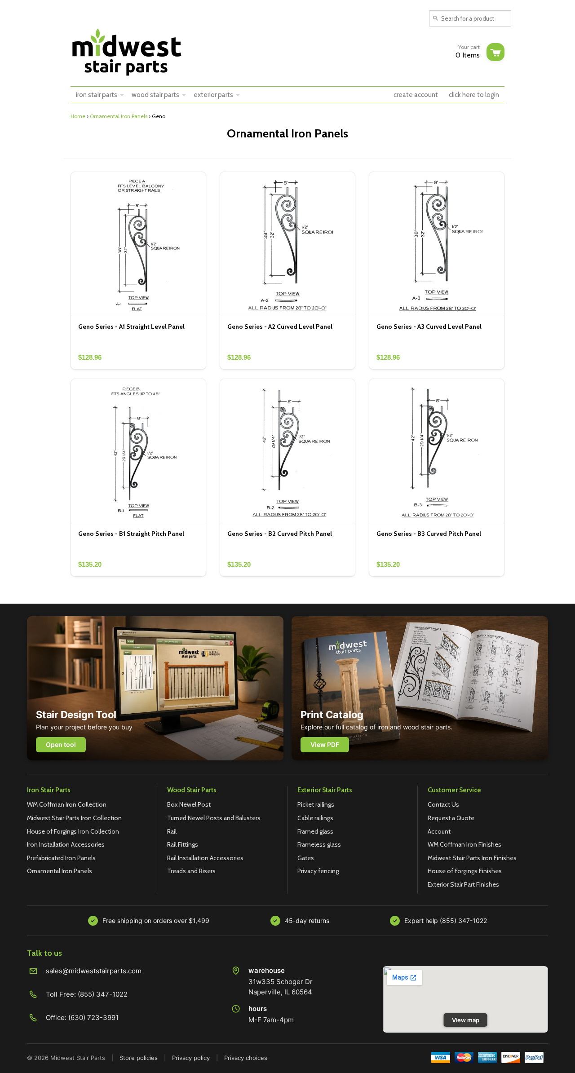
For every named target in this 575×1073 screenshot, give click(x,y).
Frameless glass (319, 844)
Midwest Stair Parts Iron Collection (74, 818)
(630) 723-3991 (93, 1017)
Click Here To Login (474, 95)
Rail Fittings (182, 844)
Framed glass (315, 831)
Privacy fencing (318, 871)
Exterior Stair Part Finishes (463, 884)
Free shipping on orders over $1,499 (155, 920)
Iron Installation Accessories (66, 844)
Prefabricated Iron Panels (61, 858)
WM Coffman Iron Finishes (464, 844)
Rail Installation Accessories (205, 858)
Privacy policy (191, 1057)
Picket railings (315, 804)
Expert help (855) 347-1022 (445, 920)
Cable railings (315, 818)
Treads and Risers (191, 871)
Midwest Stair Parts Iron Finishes (472, 858)
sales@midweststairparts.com (94, 971)
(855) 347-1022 (103, 994)
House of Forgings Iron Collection (73, 831)
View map (465, 1020)
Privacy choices (245, 1057)
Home (78, 116)
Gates (305, 858)
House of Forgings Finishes (465, 871)
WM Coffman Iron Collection (66, 804)
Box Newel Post (189, 804)
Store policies (138, 1057)
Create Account (416, 95)
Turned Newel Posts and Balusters (214, 818)
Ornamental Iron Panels (118, 116)
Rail (172, 831)
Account (439, 831)
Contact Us (443, 804)
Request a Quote (451, 818)
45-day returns (307, 920)
